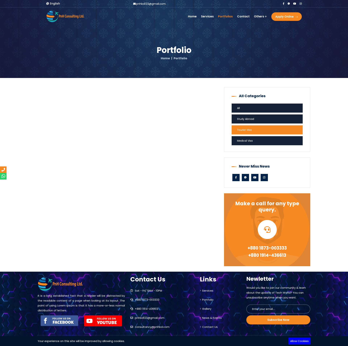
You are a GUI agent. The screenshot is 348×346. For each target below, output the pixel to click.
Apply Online (284, 16)
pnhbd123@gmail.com (149, 318)
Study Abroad (245, 119)
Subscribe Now (278, 320)
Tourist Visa (244, 130)
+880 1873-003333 (267, 248)
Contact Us (210, 327)
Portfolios (225, 16)
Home (192, 16)
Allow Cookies (299, 341)
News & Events (212, 318)
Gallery (206, 309)
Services (207, 16)
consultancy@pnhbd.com (151, 327)
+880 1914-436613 (267, 255)
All (238, 108)
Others (259, 16)
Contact (243, 16)
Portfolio (208, 300)
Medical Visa (245, 141)
